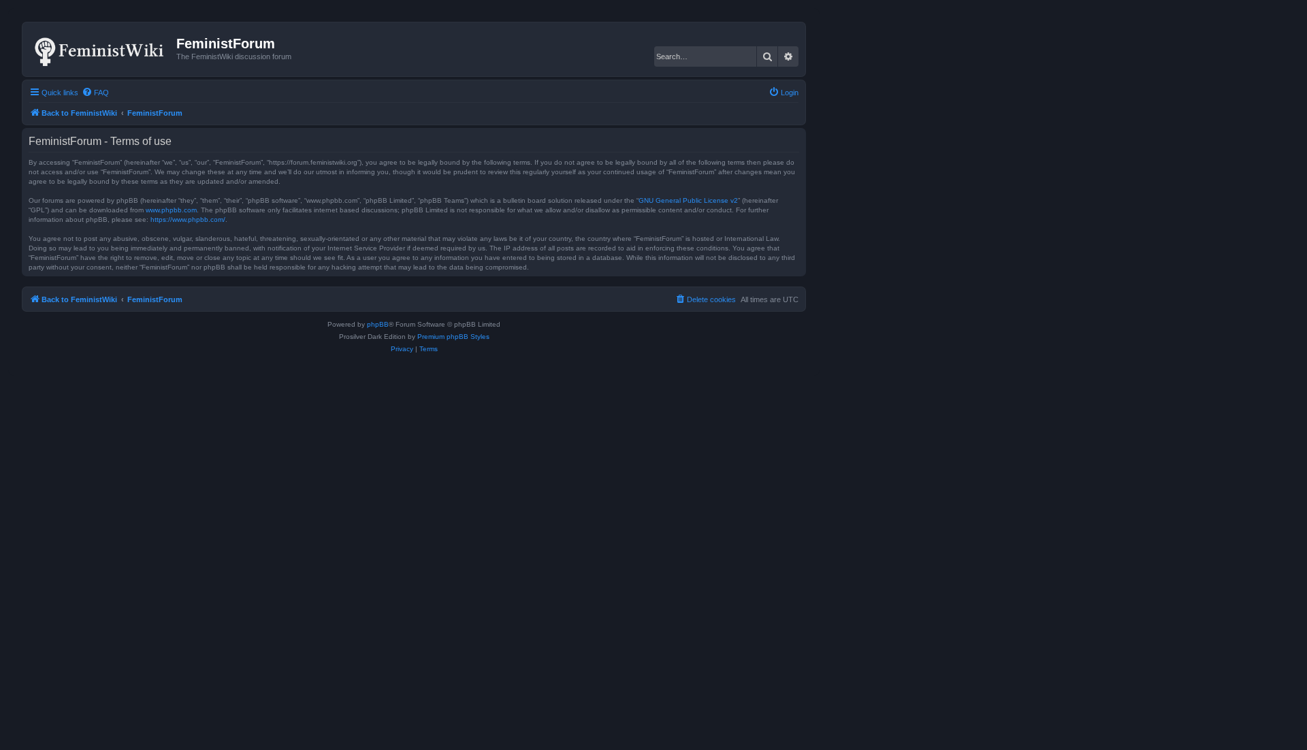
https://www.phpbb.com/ (187, 219)
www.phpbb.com (171, 210)
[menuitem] (95, 92)
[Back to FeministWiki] (101, 49)
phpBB (378, 324)
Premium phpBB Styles (453, 336)
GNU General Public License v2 (688, 200)
